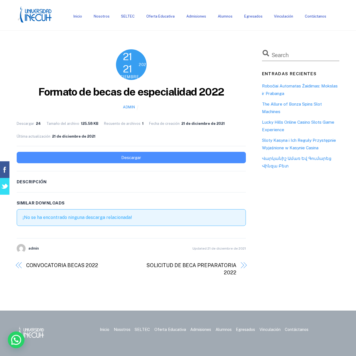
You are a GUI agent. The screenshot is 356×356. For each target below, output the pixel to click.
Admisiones (196, 16)
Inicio (77, 16)
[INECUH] (35, 20)
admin (129, 107)
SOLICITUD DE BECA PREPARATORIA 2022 (191, 268)
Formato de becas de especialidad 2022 (131, 92)
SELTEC (128, 16)
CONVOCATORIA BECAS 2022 (62, 265)
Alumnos (225, 16)
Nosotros (102, 16)
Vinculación (283, 16)
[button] (16, 339)
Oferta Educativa (160, 16)
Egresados (253, 16)
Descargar (131, 157)
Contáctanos (315, 16)
